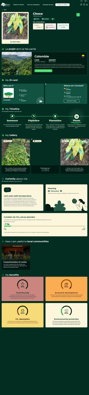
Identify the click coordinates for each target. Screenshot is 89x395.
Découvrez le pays (71, 100)
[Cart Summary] (87, 4)
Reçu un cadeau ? (63, 4)
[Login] (81, 4)
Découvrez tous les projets (43, 70)
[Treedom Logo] (6, 5)
